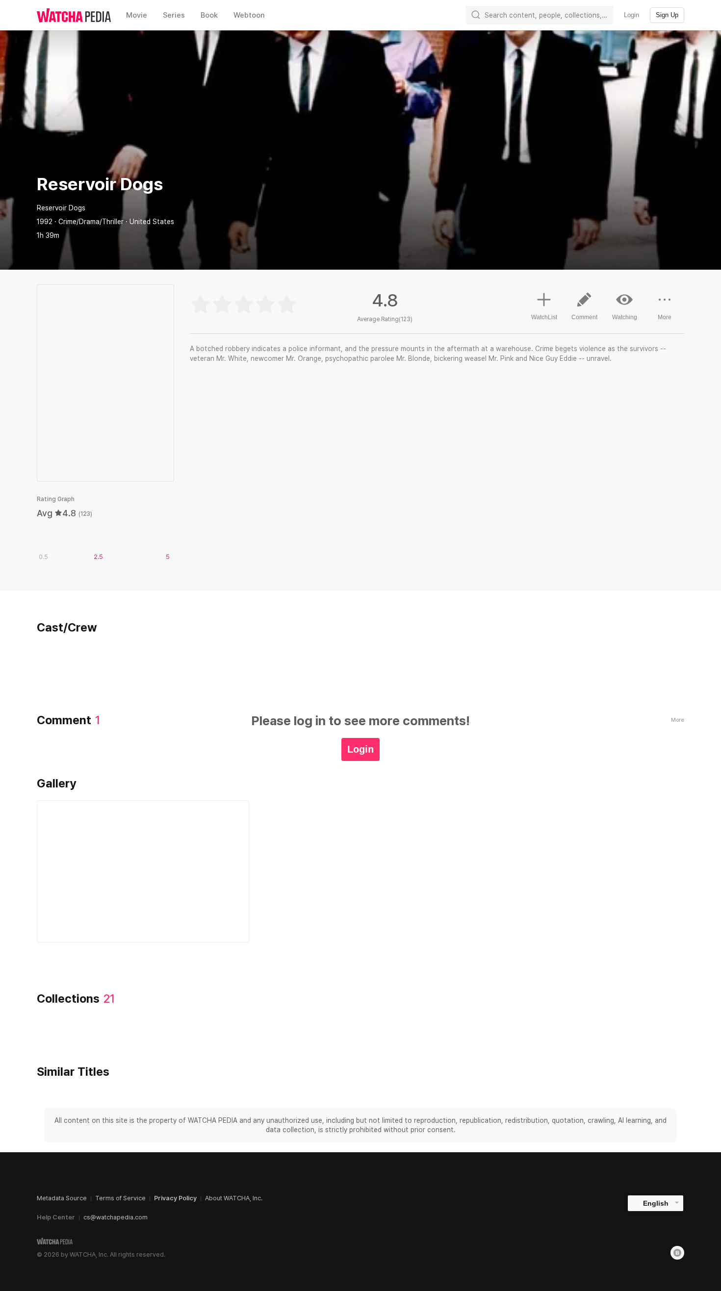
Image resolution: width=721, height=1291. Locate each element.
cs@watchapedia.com (115, 1217)
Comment (584, 317)
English (656, 1203)
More (664, 317)
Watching (624, 317)
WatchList (544, 317)
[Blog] (677, 1253)
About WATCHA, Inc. (233, 1198)
